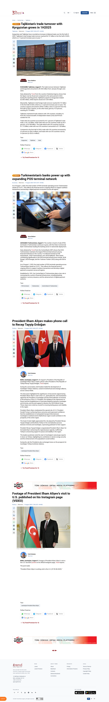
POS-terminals (25, 286)
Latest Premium (38, 668)
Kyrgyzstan (24, 140)
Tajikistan (32, 140)
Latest (36, 666)
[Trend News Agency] (17, 665)
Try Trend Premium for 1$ (30, 157)
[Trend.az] (18, 13)
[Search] (64, 12)
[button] (13, 41)
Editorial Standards (55, 673)
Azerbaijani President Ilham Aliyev (30, 451)
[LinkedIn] (32, 692)
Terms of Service (87, 666)
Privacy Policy (86, 668)
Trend (33, 94)
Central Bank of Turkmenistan (49, 286)
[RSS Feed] (35, 692)
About (52, 666)
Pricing (68, 666)
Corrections (53, 676)
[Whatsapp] (14, 692)
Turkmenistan (35, 286)
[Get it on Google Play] (90, 692)
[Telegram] (28, 692)
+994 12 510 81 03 (17, 680)
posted (34, 562)
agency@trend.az (17, 681)
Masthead (53, 668)
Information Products (72, 668)
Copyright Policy (87, 671)
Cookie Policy (86, 673)
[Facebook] (18, 692)
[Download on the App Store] (79, 692)
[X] (21, 692)
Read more (30, 82)
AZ (91, 698)
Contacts (53, 671)
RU (94, 698)
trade (39, 140)
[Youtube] (25, 692)
